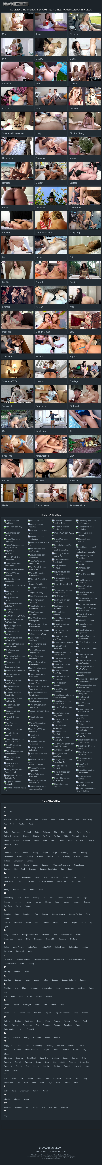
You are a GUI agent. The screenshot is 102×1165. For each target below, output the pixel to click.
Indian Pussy (60, 947)
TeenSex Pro (82, 617)
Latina (36, 980)
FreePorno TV (82, 748)
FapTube (8, 600)
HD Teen (45, 935)
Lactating (7, 980)
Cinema (40, 857)
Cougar (17, 865)
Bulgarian (7, 844)
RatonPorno (57, 627)
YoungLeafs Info (59, 593)
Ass (77, 820)
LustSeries (57, 608)
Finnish (7, 902)
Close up (66, 857)
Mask (24, 988)
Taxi (21, 1079)
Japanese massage (40, 959)
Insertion (85, 947)
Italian (30, 951)
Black (85, 836)
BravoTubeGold (83, 791)
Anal (36, 820)
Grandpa (46, 922)
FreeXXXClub (34, 563)
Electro (15, 890)
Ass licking (87, 820)
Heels (55, 935)
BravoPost (57, 541)
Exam (41, 890)
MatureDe (80, 675)
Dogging (75, 877)
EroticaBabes (34, 665)
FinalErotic (33, 719)
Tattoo (13, 1079)
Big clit (36, 836)
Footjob (66, 902)
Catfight (45, 853)
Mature (58, 988)
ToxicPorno (33, 602)
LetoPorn (32, 738)
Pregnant (46, 1025)
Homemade (8, 939)
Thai (76, 1079)
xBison (19, 729)
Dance (6, 877)
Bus (16, 844)
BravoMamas (34, 576)
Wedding (18, 1107)
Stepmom (72, 1062)
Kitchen (17, 972)
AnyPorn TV (33, 732)
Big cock (46, 836)
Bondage (26, 840)
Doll (83, 877)
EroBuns (45, 630)
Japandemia (33, 744)
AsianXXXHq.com (60, 746)
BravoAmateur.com (16, 4)
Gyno (6, 927)
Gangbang (27, 914)
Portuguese (27, 1025)
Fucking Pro (57, 556)
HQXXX (93, 604)
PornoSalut (9, 760)
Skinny (6, 1054)
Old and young (24, 1013)
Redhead (16, 1037)
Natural (7, 1005)
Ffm (77, 898)
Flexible (48, 902)
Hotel (28, 939)
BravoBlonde (82, 595)
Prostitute (68, 1025)
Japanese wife (10, 964)
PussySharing (34, 646)
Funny (18, 906)
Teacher (30, 1079)
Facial (19, 898)
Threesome (8, 1083)
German (45, 914)
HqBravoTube (58, 574)
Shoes (55, 1050)
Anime (44, 820)
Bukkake (90, 840)
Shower (76, 1050)
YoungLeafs (9, 713)
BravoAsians (58, 580)
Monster (39, 996)
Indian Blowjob (18, 947)
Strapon (19, 1066)
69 (5, 812)
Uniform (36, 1091)
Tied (18, 1083)
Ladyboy (18, 980)
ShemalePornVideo (36, 584)
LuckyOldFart (58, 602)
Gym (92, 922)
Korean (26, 972)
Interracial (20, 951)
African (17, 820)
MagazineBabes (83, 687)
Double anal (29, 881)
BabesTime (81, 626)
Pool (6, 1025)
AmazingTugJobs (11, 659)
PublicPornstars (83, 663)
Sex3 (41, 521)
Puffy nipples (9, 1029)
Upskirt (45, 1091)
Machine (7, 988)
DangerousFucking (36, 593)
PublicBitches (58, 780)
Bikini (66, 836)
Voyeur (26, 1099)
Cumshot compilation (48, 869)
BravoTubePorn (83, 712)
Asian (70, 820)
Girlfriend (7, 918)
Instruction (8, 951)
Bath (37, 832)
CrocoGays (81, 535)
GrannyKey (9, 707)
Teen (47, 1079)
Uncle (14, 1091)
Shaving (7, 1050)
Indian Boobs (33, 947)
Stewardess (84, 1062)
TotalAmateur (58, 667)
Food (57, 902)
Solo (84, 1058)
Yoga (6, 1116)
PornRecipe (81, 582)
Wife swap (53, 1107)
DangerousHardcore (12, 667)
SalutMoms (9, 535)
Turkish (66, 1083)
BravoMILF (57, 691)
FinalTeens (33, 615)
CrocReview (81, 754)
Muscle (49, 996)
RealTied (8, 735)
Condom (30, 861)
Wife (43, 1107)
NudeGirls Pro (10, 606)
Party (39, 1021)
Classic (50, 857)
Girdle (88, 914)
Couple (26, 865)
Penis (47, 1021)
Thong (84, 1079)
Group (83, 922)
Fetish (69, 898)
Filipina (85, 898)
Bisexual (75, 836)
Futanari (28, 906)
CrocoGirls (9, 541)
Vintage (17, 1099)
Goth (37, 922)
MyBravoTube (10, 640)
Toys (50, 1083)
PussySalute (82, 730)
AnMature (80, 724)
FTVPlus (56, 685)
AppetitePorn (82, 529)
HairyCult (80, 541)
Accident (7, 820)
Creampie (45, 865)
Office (6, 1013)
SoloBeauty (57, 633)
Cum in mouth (19, 869)
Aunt (31, 824)
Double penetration (45, 881)
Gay (36, 914)
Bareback (27, 832)
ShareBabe (9, 677)
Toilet (42, 1083)
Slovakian (8, 1058)
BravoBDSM (57, 740)
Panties (18, 1021)
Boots (36, 840)
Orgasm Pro (9, 784)
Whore (35, 1107)
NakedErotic (9, 560)
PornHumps (57, 529)
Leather (45, 980)
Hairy (6, 935)
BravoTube (33, 777)
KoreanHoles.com (84, 681)
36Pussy (80, 570)
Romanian (37, 1037)
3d (11, 812)
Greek (65, 922)
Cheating (83, 853)
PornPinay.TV (10, 701)
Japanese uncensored (76, 959)
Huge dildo (50, 939)
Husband (73, 939)
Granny (56, 922)
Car (16, 853)
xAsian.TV (81, 736)
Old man (37, 1013)
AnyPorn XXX (34, 570)
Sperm (38, 1062)
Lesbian (55, 980)
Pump (20, 1029)
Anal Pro (45, 596)
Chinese (20, 857)
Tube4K (93, 620)
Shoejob (45, 1050)
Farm (27, 898)
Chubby (30, 857)
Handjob (15, 935)
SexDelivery (57, 728)
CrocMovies (9, 748)
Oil (14, 1013)
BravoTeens (33, 677)
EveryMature (34, 652)
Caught (54, 853)
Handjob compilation (30, 935)
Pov (37, 1025)
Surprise (46, 1066)
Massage (34, 988)
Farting (36, 898)
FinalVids (80, 706)
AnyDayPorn (82, 669)
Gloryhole (18, 922)
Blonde (6, 840)
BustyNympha (82, 773)
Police (76, 1021)
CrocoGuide (9, 695)
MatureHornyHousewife (86, 552)
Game (16, 914)
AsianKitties (9, 582)
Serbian (81, 1046)
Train (58, 1083)
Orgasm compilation (63, 1013)
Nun (45, 1005)
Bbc (55, 832)
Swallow (57, 1066)
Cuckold (7, 869)
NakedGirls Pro (83, 611)
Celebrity (64, 853)
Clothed (77, 857)
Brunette (79, 840)
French (87, 902)
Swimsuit (77, 1066)
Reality (6, 1037)
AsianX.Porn (9, 766)
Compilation (18, 861)
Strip (27, 1066)
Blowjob (16, 840)
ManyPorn (57, 756)
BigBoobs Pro (10, 778)
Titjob (34, 1083)
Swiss (6, 1070)
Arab (53, 820)
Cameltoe (7, 853)
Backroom (16, 832)
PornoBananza (58, 704)
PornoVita (32, 527)
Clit (58, 857)
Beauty (88, 832)
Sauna (26, 1046)
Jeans (22, 964)
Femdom (59, 898)
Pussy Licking (32, 1029)
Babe (6, 832)
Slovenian (19, 1058)
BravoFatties (34, 557)
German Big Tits (75, 914)
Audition (22, 824)
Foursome (76, 902)
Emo (24, 890)
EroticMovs (57, 722)
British (69, 840)
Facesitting (8, 898)
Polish (84, 1021)
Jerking (31, 964)
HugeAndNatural (83, 742)
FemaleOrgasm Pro (60, 550)
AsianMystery (58, 621)
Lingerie (83, 980)
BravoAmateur (34, 627)
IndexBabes (9, 566)
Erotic (32, 890)
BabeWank (33, 640)
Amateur (27, 820)
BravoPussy (81, 718)
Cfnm (74, 853)
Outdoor (85, 1013)
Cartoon (25, 853)
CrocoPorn (81, 589)
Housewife (38, 939)
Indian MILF (46, 947)
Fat (43, 898)
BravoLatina (81, 785)
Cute (62, 869)
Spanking (28, 1062)
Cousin (35, 865)
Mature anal (69, 988)
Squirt (62, 1062)
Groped (74, 922)
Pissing (67, 1021)
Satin (18, 1046)
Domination (8, 881)
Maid (16, 988)
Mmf (13, 996)
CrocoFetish (57, 562)
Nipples (16, 1005)
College (7, 861)
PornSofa (8, 594)
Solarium (75, 1058)
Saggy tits (8, 1046)
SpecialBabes (58, 661)
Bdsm (71, 832)
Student (36, 1066)
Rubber (47, 1037)
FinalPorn (80, 779)
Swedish (67, 1066)
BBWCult (8, 554)
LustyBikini (9, 612)
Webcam (7, 1107)
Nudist (37, 1005)
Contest (7, 865)
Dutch (80, 881)
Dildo (45, 877)
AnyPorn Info (34, 551)
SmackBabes (58, 774)
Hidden (79, 935)
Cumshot (32, 869)
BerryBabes (57, 716)
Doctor (65, 877)
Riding (26, 1037)
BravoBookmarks (59, 697)
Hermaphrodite (66, 935)
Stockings (8, 1066)
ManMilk (21, 671)
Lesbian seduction (69, 980)
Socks (65, 1058)
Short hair (65, 1050)
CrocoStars (57, 787)
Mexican (81, 988)
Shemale (17, 1050)
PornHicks (9, 523)
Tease (39, 1079)
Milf (5, 992)
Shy (84, 1050)
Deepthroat (26, 877)
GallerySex (33, 750)
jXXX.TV (21, 616)
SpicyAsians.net (11, 548)
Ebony (6, 890)
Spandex (7, 1062)
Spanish (18, 1062)
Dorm (19, 881)
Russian (57, 1037)
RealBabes (81, 700)
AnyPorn (70, 643)
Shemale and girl (32, 1050)
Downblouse (61, 881)
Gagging (7, 914)
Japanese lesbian (22, 959)
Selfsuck (71, 1046)
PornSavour (57, 679)
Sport (47, 1062)
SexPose (8, 726)
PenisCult (56, 768)
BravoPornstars (35, 701)
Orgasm (48, 1013)
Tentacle (68, 1079)
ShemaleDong (34, 683)
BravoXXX (9, 719)
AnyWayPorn (34, 621)
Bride (61, 840)
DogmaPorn (33, 771)
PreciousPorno (82, 639)
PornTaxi (56, 568)
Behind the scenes (11, 836)
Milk (5, 996)
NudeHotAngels (11, 646)
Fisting (28, 902)
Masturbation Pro (35, 789)
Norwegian (27, 1005)
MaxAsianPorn (58, 655)
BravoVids (57, 639)
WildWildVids (10, 683)
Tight (26, 1083)
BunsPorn (80, 767)
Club (86, 857)
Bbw (63, 832)
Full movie (8, 906)
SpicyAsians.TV (59, 762)
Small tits (44, 1058)
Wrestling (64, 1107)
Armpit (61, 820)
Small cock (31, 1058)
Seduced (60, 1046)
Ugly (6, 1091)
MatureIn (56, 615)
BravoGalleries (34, 695)
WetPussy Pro (10, 622)
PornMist (56, 734)
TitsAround (9, 652)
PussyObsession (11, 741)
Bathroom (46, 832)
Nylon (62, 1005)
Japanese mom (58, 959)
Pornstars (15, 1025)
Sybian (15, 1070)
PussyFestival (10, 772)
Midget (91, 988)
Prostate (57, 1025)
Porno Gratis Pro (35, 689)
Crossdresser (79, 865)
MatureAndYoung (83, 601)
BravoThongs (34, 726)
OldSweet (8, 634)
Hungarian (62, 939)
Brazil (53, 840)
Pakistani (7, 1021)
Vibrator (7, 1099)
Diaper (37, 877)
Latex (28, 980)
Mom (21, 996)
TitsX (65, 596)
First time (18, 902)
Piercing (57, 1021)
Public (78, 1025)
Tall (5, 1079)
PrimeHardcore (10, 754)
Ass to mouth (9, 824)
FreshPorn (33, 659)
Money (29, 996)
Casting (35, 853)
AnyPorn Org (34, 671)
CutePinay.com (83, 523)
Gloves (28, 922)
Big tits (57, 836)
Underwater (24, 1091)
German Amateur (58, 914)
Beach (79, 832)
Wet (27, 1107)
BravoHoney (81, 558)
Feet (50, 898)
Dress (72, 881)
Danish (15, 877)
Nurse (53, 1005)
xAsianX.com (34, 707)
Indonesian (73, 947)
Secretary (49, 1046)
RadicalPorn (57, 649)
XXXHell (69, 750)
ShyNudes (81, 761)
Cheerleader (8, 857)
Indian (6, 947)
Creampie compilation (61, 865)
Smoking (55, 1058)
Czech (70, 869)
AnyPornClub (34, 783)
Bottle (45, 840)
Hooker (19, 939)
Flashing (38, 902)
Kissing (7, 972)
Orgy (76, 1013)
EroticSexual (82, 657)
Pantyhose (29, 1021)
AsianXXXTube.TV (36, 765)
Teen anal (57, 1079)
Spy (54, 1062)
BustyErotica (82, 633)
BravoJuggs (9, 628)
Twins (75, 1083)
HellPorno (8, 689)
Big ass (26, 836)
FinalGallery (33, 608)
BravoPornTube (59, 523)
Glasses (7, 922)
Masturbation (47, 988)
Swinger (88, 1066)
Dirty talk (55, 877)
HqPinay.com (82, 694)
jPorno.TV (8, 576)
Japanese (8, 959)
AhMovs (21, 570)
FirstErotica (33, 539)
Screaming (37, 1046)
